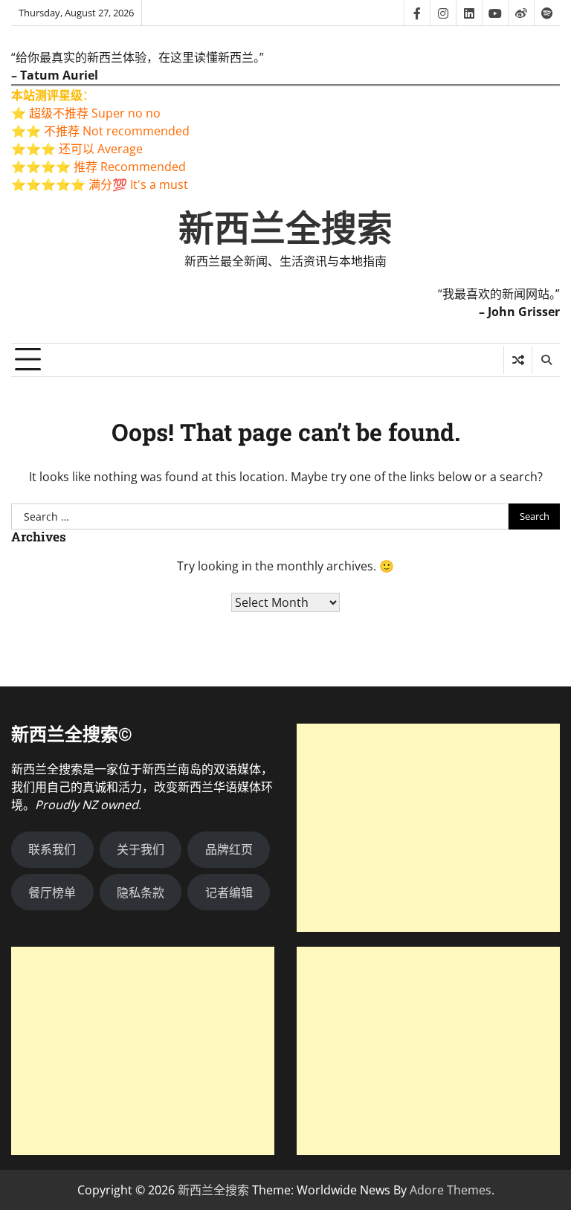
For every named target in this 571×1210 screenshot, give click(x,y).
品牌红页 (229, 849)
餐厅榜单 (52, 892)
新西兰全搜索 (285, 228)
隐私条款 (140, 892)
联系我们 (52, 849)
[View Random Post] (518, 360)
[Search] (546, 360)
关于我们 (140, 849)
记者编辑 (229, 892)
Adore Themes (450, 1190)
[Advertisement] (428, 828)
